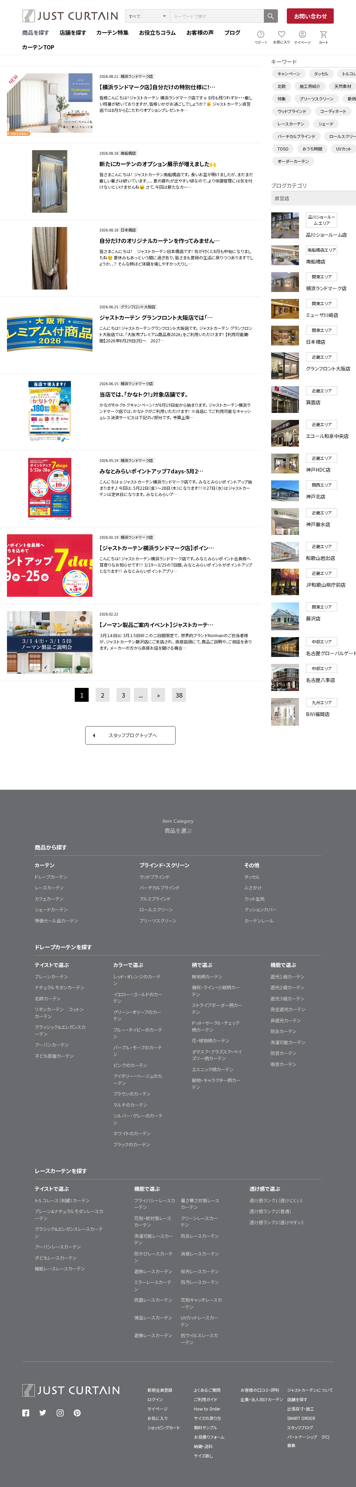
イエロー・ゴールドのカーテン (137, 998)
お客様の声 (200, 32)
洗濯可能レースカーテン (153, 1239)
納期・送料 (203, 1446)
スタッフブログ (300, 1427)
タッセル (321, 73)
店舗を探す (72, 32)
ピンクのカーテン (130, 1065)
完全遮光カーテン (288, 1009)
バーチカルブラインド (296, 136)
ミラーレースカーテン (152, 1285)
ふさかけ (253, 887)
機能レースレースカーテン (60, 1268)
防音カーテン (283, 1053)
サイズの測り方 (207, 1418)
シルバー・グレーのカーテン (138, 1119)
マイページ (302, 42)
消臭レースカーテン (200, 1253)
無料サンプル (205, 1427)
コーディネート (333, 111)
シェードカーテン (51, 909)
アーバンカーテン (52, 1044)
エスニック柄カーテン (213, 1069)
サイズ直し (203, 1455)
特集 (281, 98)
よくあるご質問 (207, 1390)
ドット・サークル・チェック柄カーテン (216, 1026)
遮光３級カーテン (287, 998)
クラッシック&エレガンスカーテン (60, 1030)
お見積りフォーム (209, 1437)
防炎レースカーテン (200, 1236)
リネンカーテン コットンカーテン (59, 1012)
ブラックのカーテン (131, 1144)
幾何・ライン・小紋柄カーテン (216, 991)
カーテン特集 (113, 32)
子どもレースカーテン (56, 1257)
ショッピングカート (163, 1427)
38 (179, 694)
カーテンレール (259, 920)
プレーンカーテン (51, 976)
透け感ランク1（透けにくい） (276, 1200)
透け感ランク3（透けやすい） (277, 1222)
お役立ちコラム (157, 32)
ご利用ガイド (205, 1399)
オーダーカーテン (293, 161)
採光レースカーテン (200, 1271)
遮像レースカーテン (153, 1335)
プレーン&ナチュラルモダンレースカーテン (69, 1214)
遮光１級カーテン (287, 976)
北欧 (281, 86)
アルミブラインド (155, 898)
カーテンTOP (38, 47)
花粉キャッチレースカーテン (201, 1303)
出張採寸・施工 (300, 1409)
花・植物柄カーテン (210, 1040)
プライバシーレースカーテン (154, 1204)
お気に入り (281, 41)
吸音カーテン (283, 1064)
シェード (325, 124)
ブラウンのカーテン (132, 1093)
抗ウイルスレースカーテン (199, 1339)
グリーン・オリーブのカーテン (137, 1015)
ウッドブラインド (291, 111)
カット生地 (254, 898)
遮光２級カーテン (287, 987)
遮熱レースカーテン (153, 1271)
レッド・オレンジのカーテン (137, 980)
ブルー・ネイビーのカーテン (137, 1033)
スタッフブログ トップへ (133, 735)
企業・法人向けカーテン (262, 1399)
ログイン (155, 1399)
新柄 (352, 98)
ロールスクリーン (156, 909)
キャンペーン (288, 73)
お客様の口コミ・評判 (260, 1390)
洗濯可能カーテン (288, 1042)
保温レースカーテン (153, 1317)
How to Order (207, 1409)
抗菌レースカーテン (153, 1300)
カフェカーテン (49, 898)
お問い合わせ (310, 16)
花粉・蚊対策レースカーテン (152, 1221)
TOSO (283, 149)
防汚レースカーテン (200, 1282)
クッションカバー (260, 909)
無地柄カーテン (207, 976)
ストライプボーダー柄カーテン (217, 1008)
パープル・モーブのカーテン (137, 1051)
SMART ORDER (301, 1418)
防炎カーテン (283, 1031)
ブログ (232, 32)
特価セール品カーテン (56, 920)
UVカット (343, 149)
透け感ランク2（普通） (271, 1211)
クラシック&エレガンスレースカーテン (69, 1232)
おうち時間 (312, 149)
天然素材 (342, 86)
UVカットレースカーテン (199, 1321)
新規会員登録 (159, 1390)
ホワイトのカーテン (132, 1133)
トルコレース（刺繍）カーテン (62, 1200)
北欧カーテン (48, 998)
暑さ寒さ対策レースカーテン (200, 1204)
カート (323, 42)
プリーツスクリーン (317, 98)
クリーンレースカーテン (199, 1221)
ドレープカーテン (51, 876)
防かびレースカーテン (153, 1257)
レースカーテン (291, 124)
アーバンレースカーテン (58, 1246)
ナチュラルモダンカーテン (59, 987)
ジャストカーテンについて (310, 1390)
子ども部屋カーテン (54, 1056)
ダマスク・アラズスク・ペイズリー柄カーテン (217, 1055)
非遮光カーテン (285, 1020)
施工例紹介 (310, 86)
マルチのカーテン (130, 1105)
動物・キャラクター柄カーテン (216, 1083)
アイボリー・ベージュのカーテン (137, 1079)
